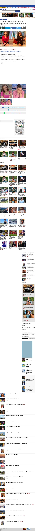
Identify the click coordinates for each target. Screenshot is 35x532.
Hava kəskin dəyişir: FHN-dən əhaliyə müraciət (14, 415)
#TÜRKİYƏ (7, 51)
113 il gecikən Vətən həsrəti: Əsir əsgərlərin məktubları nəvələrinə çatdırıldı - (20, 504)
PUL (10, 7)
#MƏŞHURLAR (12, 51)
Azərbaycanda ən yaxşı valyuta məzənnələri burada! (28, 17)
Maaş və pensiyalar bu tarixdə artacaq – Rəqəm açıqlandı (16, 443)
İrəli (34, 15)
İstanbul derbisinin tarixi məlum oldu (12, 398)
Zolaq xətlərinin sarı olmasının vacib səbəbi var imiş (14, 510)
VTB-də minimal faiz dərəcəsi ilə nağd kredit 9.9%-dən (8, 49)
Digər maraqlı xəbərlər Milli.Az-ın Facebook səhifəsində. (14, 107)
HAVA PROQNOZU (14, 7)
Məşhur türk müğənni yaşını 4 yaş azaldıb (13, 426)
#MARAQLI (2, 51)
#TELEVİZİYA (18, 51)
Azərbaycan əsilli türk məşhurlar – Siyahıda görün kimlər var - (18, 493)
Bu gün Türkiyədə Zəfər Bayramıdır (12, 465)
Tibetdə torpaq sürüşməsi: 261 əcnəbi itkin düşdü (15, 476)
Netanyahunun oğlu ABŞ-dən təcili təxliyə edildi (14, 482)
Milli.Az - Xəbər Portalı (27, 323)
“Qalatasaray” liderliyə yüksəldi (11, 487)
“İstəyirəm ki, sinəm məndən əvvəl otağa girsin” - (15, 515)
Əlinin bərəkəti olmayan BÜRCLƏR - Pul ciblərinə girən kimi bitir (17, 437)
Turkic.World (33, 7)
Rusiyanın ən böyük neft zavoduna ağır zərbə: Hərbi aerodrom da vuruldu (18, 432)
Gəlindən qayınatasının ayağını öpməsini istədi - (15, 404)
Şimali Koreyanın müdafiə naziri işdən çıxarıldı (14, 409)
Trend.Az (21, 7)
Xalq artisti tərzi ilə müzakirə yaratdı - (13, 448)
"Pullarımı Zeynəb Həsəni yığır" (11, 393)
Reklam (4, 7)
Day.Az (18, 7)
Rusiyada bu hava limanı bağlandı (12, 454)
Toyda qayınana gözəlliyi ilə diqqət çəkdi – (14, 521)
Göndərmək (25, 338)
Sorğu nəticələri (32, 338)
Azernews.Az (25, 7)
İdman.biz (29, 7)
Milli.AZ (3, 9)
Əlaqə (2, 7)
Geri (0, 15)
